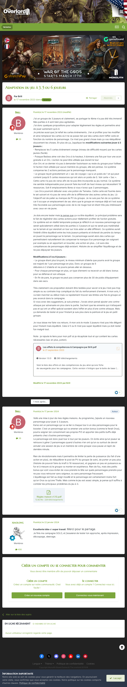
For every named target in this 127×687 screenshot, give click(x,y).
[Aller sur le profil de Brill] (8, 98)
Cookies (90, 663)
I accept (116, 678)
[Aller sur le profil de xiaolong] (18, 533)
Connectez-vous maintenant (90, 595)
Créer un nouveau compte (37, 595)
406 (19, 549)
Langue (37, 663)
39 (19, 139)
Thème (49, 663)
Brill (20, 96)
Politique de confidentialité (70, 663)
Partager (92, 98)
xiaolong (18, 522)
